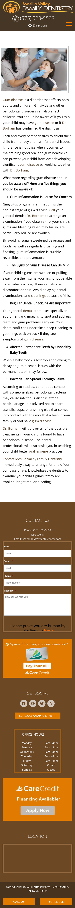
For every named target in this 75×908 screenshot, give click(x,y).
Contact (8, 459)
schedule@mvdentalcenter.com (41, 539)
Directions (40, 25)
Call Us (18, 901)
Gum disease (13, 100)
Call (52, 210)
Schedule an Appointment (37, 715)
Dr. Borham (19, 170)
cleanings (38, 295)
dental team (32, 310)
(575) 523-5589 (36, 18)
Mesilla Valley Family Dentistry (38, 459)
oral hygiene (38, 451)
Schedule (56, 901)
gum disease (44, 122)
